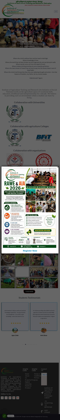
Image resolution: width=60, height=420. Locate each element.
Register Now (30, 251)
